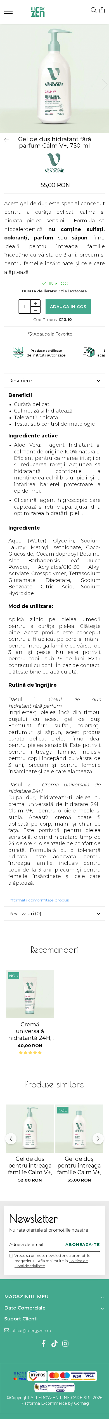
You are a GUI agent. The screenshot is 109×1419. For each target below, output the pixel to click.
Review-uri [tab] (24, 913)
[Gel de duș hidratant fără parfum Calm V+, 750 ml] (54, 78)
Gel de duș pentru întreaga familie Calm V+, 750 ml (30, 1165)
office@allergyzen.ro (30, 1330)
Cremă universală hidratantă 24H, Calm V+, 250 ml (30, 1031)
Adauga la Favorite (52, 334)
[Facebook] (44, 1344)
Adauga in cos (68, 306)
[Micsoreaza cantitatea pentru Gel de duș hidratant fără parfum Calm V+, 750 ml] (35, 310)
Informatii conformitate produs (38, 900)
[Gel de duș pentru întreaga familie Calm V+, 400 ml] (79, 1129)
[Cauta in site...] (94, 10)
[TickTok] (55, 1344)
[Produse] (9, 13)
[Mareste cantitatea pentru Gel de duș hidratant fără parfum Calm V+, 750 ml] (35, 303)
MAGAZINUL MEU (26, 1296)
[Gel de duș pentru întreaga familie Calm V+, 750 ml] (30, 1129)
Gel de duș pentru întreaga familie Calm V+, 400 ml (79, 1165)
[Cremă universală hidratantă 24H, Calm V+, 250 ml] (30, 994)
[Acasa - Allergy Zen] (37, 12)
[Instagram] (65, 1344)
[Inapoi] (4, 140)
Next (104, 84)
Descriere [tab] (20, 380)
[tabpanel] (54, 78)
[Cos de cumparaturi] (102, 10)
